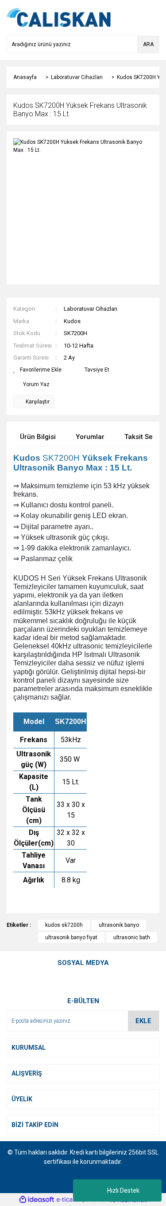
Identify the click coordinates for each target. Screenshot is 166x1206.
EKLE (143, 1021)
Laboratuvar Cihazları (90, 308)
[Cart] (150, 18)
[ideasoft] (36, 1200)
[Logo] (59, 17)
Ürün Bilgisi (38, 437)
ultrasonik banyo (119, 925)
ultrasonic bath (131, 937)
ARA (148, 44)
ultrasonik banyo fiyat (71, 937)
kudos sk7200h (64, 925)
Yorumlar (90, 437)
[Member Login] (133, 18)
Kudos (72, 321)
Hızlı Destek (123, 1190)
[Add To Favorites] (37, 370)
